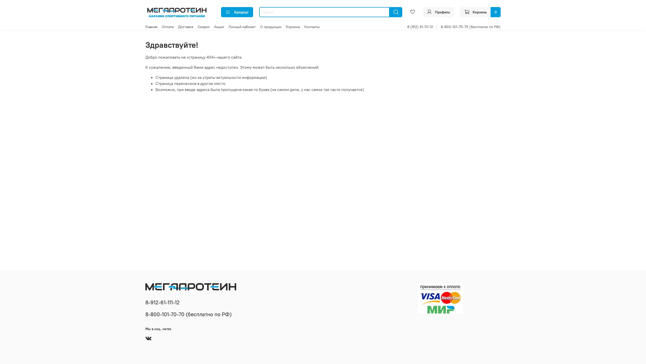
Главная (151, 27)
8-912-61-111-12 (162, 302)
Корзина (293, 27)
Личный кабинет (242, 27)
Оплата (168, 27)
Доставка (185, 27)
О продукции (270, 27)
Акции (219, 27)
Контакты (312, 27)
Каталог (241, 12)
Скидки (203, 27)
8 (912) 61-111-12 (420, 27)
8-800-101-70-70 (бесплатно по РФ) (471, 27)
